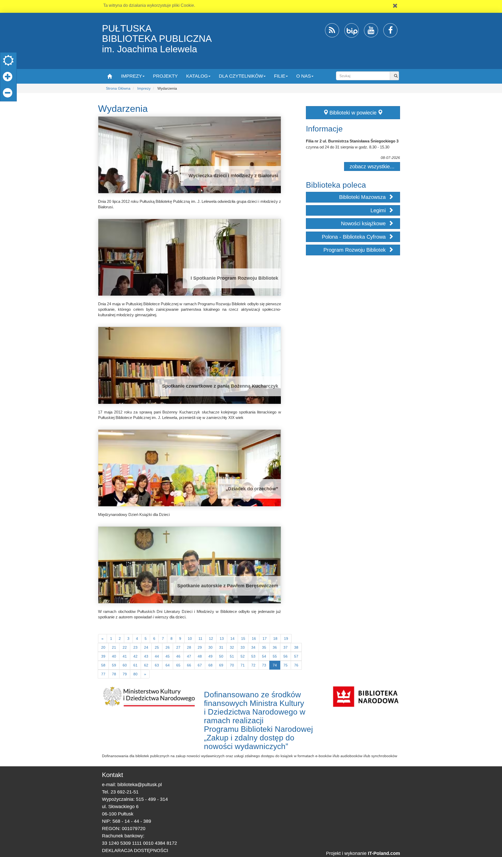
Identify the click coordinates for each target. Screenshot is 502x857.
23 (135, 647)
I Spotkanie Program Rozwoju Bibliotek (234, 278)
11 (200, 638)
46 (178, 656)
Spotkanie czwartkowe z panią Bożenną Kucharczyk (220, 386)
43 (146, 656)
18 (275, 638)
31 (221, 647)
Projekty (165, 76)
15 (243, 638)
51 (232, 656)
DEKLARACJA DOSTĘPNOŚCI (135, 850)
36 (275, 647)
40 (114, 656)
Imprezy (144, 88)
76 (296, 665)
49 (210, 656)
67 (200, 665)
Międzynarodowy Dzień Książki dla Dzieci (134, 514)
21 (114, 647)
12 (211, 638)
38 (296, 647)
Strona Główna (118, 88)
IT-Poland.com (384, 853)
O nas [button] (303, 76)
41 (125, 656)
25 (157, 647)
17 (265, 638)
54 (264, 656)
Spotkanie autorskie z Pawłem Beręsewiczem (227, 585)
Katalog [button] (197, 76)
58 (103, 665)
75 (285, 665)
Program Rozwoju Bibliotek (355, 250)
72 (253, 665)
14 (232, 638)
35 (264, 647)
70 (232, 665)
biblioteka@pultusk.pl (139, 784)
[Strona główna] (109, 76)
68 (210, 665)
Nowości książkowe (364, 223)
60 (125, 665)
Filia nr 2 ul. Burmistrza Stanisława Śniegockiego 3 (352, 141)
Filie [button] (279, 76)
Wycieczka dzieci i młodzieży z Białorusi (233, 175)
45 (168, 656)
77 (103, 674)
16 (254, 638)
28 (189, 647)
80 (135, 674)
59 (114, 665)
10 (190, 638)
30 (210, 647)
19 (286, 638)
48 (200, 656)
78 (114, 674)
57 (296, 656)
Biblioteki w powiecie (352, 113)
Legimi (378, 210)
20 (103, 647)
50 (221, 656)
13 (222, 638)
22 (125, 647)
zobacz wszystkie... (372, 166)
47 (189, 656)
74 (275, 665)
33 (243, 647)
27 (178, 647)
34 (253, 647)
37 (285, 647)
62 (146, 665)
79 (125, 674)
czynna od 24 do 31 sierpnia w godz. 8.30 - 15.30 (347, 147)
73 (264, 665)
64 (168, 665)
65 (178, 665)
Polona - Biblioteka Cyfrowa (354, 237)
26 (168, 647)
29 (200, 647)
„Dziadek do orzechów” (252, 488)
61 (135, 665)
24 (146, 647)
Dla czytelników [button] (241, 76)
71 (243, 665)
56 (285, 656)
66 (189, 665)
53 (253, 656)
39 (103, 656)
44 (157, 656)
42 (135, 656)
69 (221, 665)
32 (232, 647)
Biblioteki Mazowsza (363, 197)
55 (275, 656)
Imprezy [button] (131, 76)
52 (243, 656)
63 (157, 665)
